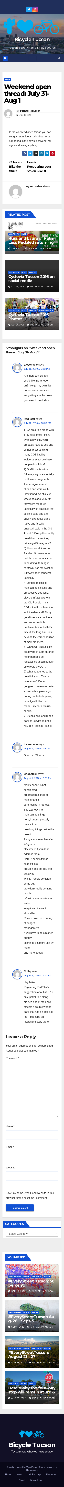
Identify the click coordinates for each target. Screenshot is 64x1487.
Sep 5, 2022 (17, 1327)
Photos (32, 272)
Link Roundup (34, 1474)
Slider (47, 1277)
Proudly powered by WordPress (22, 1467)
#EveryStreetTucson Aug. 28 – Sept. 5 (31, 1318)
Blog (7, 79)
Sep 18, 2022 (18, 1291)
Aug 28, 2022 (18, 1362)
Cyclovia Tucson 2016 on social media (31, 278)
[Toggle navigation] (32, 58)
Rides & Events (46, 310)
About (22, 1480)
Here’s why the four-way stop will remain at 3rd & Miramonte (31, 1392)
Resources (51, 1474)
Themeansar (32, 1470)
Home (8, 1474)
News (23, 1384)
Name (10, 1126)
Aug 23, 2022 (18, 1398)
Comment (12, 1058)
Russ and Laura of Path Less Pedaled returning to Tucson (31, 242)
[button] (59, 58)
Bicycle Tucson (32, 39)
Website (10, 1167)
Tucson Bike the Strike (16, 166)
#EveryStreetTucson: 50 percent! (31, 1283)
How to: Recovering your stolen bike (39, 166)
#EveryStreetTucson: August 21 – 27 (28, 1354)
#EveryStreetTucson (19, 1277)
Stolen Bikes (36, 1480)
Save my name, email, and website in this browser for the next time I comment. (30, 1195)
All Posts (14, 234)
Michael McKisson (30, 110)
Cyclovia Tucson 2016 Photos (28, 316)
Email (10, 1147)
